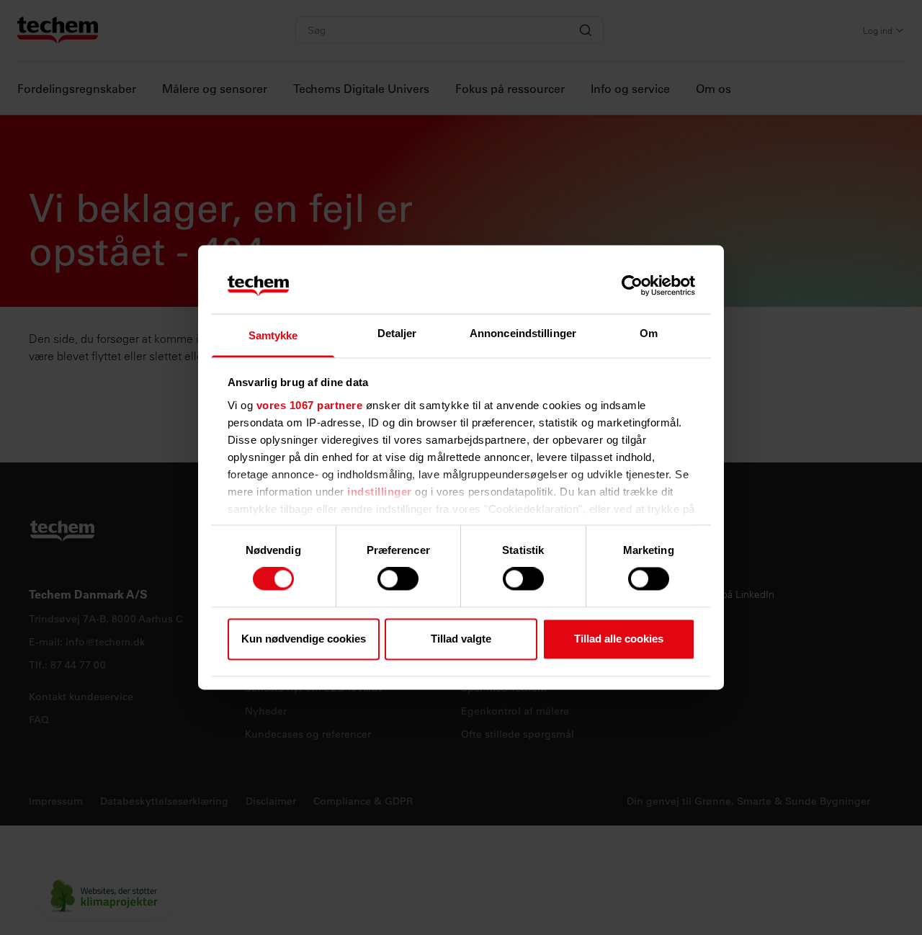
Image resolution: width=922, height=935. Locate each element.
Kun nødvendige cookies (303, 638)
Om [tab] (649, 333)
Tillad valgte (461, 638)
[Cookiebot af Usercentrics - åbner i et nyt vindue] (632, 286)
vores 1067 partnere (309, 405)
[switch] (398, 579)
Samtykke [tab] (273, 335)
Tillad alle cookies (618, 638)
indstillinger (379, 492)
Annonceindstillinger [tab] (523, 333)
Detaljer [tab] (397, 333)
